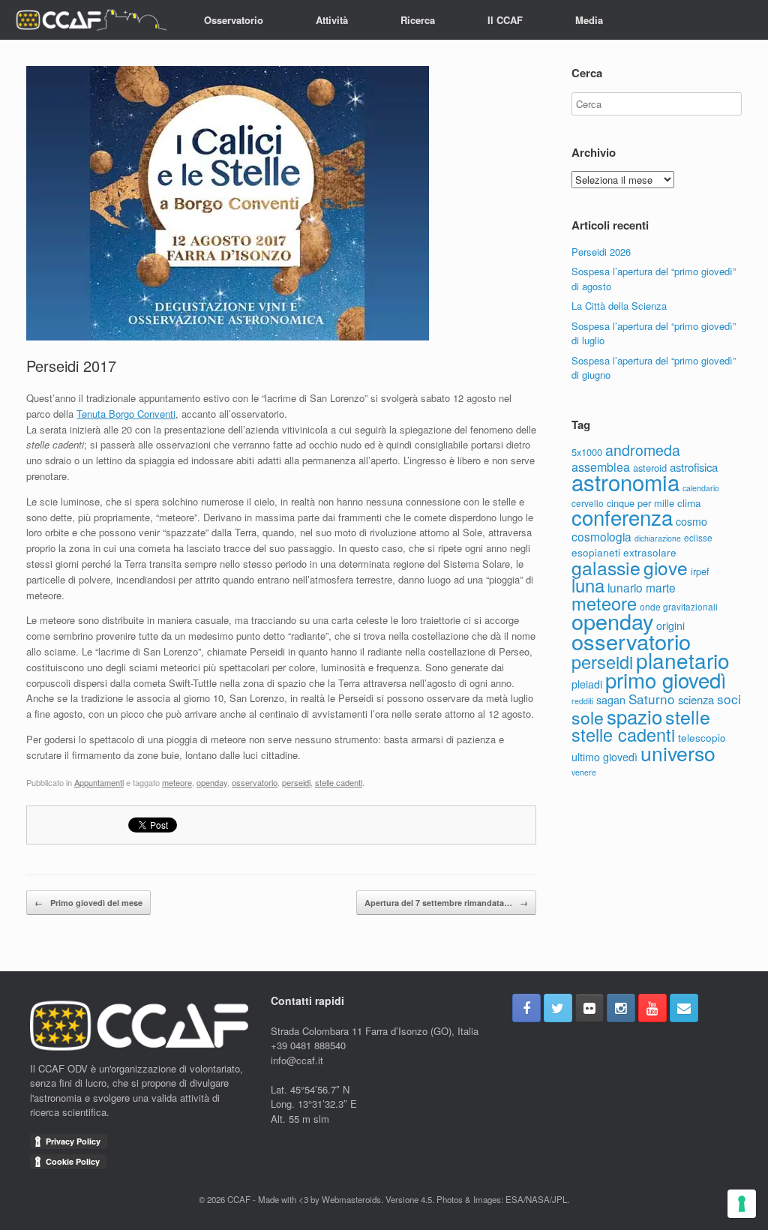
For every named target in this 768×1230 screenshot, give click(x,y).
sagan (611, 699)
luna (588, 585)
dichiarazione (657, 538)
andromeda (642, 450)
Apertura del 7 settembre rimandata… (446, 902)
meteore (177, 782)
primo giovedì (666, 679)
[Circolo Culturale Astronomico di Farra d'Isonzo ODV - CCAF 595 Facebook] (526, 1008)
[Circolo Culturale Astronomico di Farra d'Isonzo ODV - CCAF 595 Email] (684, 1008)
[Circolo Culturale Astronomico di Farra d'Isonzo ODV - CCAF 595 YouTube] (652, 1008)
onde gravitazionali (679, 606)
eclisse (698, 537)
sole (588, 717)
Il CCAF (505, 20)
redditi (582, 700)
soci (729, 698)
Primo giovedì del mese (88, 902)
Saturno (651, 698)
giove (666, 567)
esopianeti (596, 552)
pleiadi (587, 684)
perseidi (296, 782)
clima (689, 502)
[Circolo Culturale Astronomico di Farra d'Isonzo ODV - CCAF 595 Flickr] (589, 1008)
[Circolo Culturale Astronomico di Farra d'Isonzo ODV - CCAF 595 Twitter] (558, 1008)
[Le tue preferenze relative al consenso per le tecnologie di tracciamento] (742, 1204)
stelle (687, 716)
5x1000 (587, 452)
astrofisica (694, 467)
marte (661, 587)
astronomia (626, 481)
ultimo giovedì (605, 756)
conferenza (622, 517)
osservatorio (255, 782)
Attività (332, 20)
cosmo (691, 521)
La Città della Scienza (619, 305)
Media (589, 20)
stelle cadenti (338, 782)
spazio (634, 716)
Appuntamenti (99, 782)
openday (211, 782)
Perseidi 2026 (601, 251)
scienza (696, 699)
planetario (683, 660)
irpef (700, 571)
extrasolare (649, 552)
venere (584, 772)
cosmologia (602, 536)
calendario (700, 488)
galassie (606, 567)
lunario (625, 587)
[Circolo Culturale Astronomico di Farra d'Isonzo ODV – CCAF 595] (90, 20)
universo (678, 752)
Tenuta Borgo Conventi (126, 413)
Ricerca (417, 20)
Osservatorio (233, 20)
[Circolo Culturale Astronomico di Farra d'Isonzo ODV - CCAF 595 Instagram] (621, 1008)
